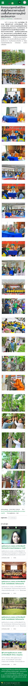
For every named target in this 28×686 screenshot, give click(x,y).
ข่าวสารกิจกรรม (9, 18)
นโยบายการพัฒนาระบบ (6, 685)
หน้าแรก (3, 18)
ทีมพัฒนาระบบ (17, 685)
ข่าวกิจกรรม (13, 518)
